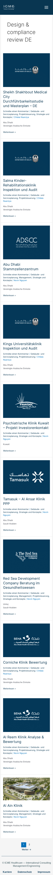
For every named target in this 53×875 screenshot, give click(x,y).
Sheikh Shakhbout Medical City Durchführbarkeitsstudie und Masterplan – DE (25, 99)
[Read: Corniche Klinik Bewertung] (26, 640)
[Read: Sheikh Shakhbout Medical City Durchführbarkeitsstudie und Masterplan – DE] (26, 70)
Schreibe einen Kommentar (16, 111)
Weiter (26, 849)
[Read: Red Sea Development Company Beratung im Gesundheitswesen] (26, 556)
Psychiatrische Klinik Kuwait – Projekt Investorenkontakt (26, 425)
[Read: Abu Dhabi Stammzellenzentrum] (26, 242)
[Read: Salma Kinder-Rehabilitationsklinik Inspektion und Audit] (26, 158)
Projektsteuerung (27, 114)
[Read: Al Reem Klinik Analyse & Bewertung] (26, 715)
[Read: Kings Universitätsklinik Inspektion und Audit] (26, 321)
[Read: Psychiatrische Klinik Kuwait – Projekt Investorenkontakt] (26, 401)
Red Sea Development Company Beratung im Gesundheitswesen (21, 583)
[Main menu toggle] (46, 7)
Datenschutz (25, 872)
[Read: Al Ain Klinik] (26, 789)
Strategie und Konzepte (30, 436)
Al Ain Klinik (13, 805)
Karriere (7, 872)
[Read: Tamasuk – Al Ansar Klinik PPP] (26, 477)
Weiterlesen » (9, 131)
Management (25, 277)
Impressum (44, 872)
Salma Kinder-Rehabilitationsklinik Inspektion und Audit (20, 185)
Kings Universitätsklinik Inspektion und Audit (22, 346)
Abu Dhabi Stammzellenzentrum (20, 266)
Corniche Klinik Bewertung (25, 662)
